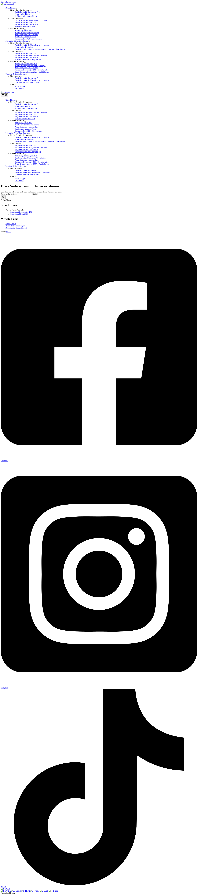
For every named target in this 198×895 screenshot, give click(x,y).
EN (19, 891)
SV (38, 891)
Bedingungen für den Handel (16, 228)
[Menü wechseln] (16, 8)
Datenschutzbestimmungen (15, 226)
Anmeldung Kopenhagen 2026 (21, 212)
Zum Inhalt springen (8, 2)
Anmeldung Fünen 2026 (19, 214)
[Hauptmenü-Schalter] (4, 95)
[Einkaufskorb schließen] (3, 197)
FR (29, 891)
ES (47, 891)
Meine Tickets (11, 224)
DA (9, 891)
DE (9, 889)
